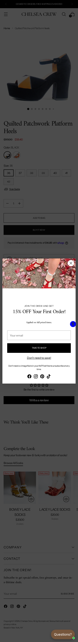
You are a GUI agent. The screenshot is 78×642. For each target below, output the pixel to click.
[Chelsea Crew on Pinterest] (42, 377)
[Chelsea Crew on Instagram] (35, 377)
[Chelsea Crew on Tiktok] (48, 377)
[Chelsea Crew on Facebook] (29, 377)
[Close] (71, 263)
